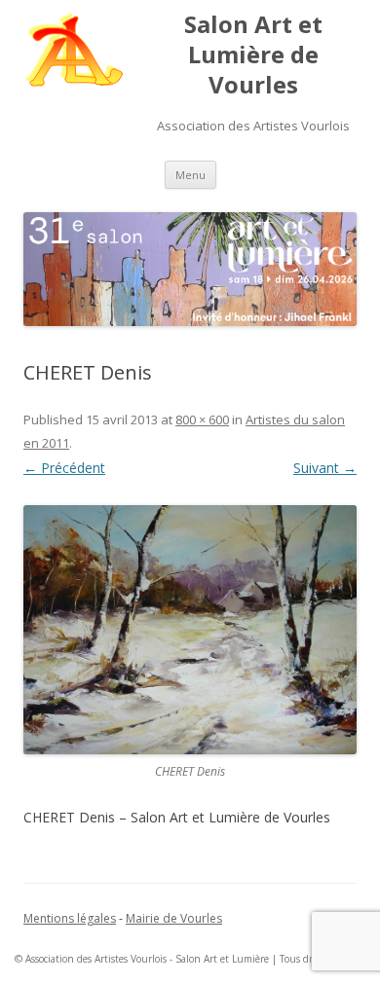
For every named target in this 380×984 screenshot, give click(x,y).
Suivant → (325, 467)
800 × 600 (202, 419)
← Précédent (64, 467)
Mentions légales (69, 918)
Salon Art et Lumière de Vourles (253, 55)
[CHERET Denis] (190, 630)
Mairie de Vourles (174, 918)
